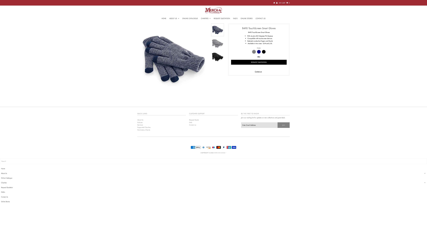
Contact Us (260, 18)
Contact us (258, 71)
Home (164, 18)
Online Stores (247, 18)
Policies (140, 122)
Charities (204, 18)
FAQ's (235, 18)
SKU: (258, 57)
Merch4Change (219, 153)
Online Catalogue (190, 18)
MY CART (284, 3)
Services (140, 125)
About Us (173, 18)
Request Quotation (222, 18)
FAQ (190, 122)
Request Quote (194, 120)
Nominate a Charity (143, 130)
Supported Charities (144, 127)
